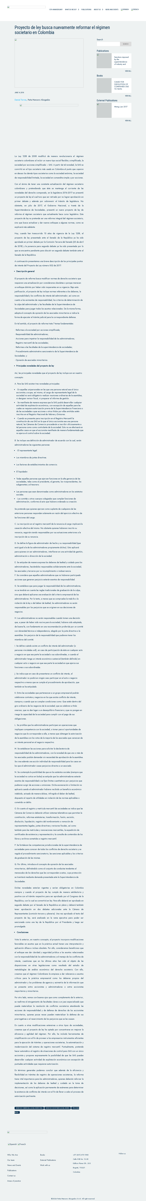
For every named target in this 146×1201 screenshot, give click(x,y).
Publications (86, 10)
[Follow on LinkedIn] (131, 1158)
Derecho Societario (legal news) (57, 1108)
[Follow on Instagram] (125, 1158)
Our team (10, 1160)
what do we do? (71, 10)
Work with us (45, 1165)
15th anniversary (56, 10)
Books (42, 1155)
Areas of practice (14, 1181)
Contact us (11, 1175)
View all (128, 71)
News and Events (14, 1165)
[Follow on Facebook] (113, 1158)
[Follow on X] (119, 1158)
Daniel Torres (20, 99)
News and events (112, 10)
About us (97, 10)
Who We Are (12, 1155)
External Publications (48, 1160)
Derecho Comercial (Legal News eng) (29, 1108)
